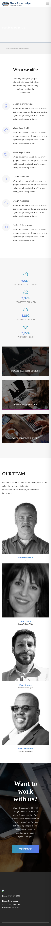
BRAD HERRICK (25, 558)
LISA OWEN (25, 621)
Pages (14, 48)
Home (8, 48)
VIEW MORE (25, 849)
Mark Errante (25, 685)
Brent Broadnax (25, 748)
